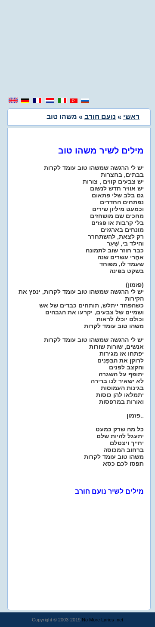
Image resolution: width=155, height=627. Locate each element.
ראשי (131, 116)
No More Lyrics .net (102, 619)
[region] (77, 49)
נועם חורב (100, 116)
